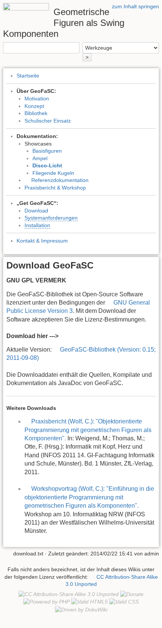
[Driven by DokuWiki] (81, 609)
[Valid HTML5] (89, 602)
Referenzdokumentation (60, 180)
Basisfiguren (47, 151)
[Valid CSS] (124, 602)
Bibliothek (35, 113)
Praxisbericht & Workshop (55, 188)
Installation (37, 225)
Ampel (39, 158)
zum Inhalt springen (135, 6)
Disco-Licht (47, 165)
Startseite (28, 76)
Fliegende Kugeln (53, 173)
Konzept (34, 106)
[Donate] (132, 594)
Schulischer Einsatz (47, 121)
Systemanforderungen (51, 218)
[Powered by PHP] (46, 602)
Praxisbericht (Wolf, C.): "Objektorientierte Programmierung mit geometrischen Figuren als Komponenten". (87, 429)
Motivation (36, 99)
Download (36, 211)
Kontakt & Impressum (42, 241)
